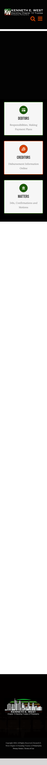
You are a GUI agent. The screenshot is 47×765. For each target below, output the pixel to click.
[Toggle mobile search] (32, 18)
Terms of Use (29, 748)
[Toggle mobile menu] (40, 18)
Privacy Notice (18, 748)
